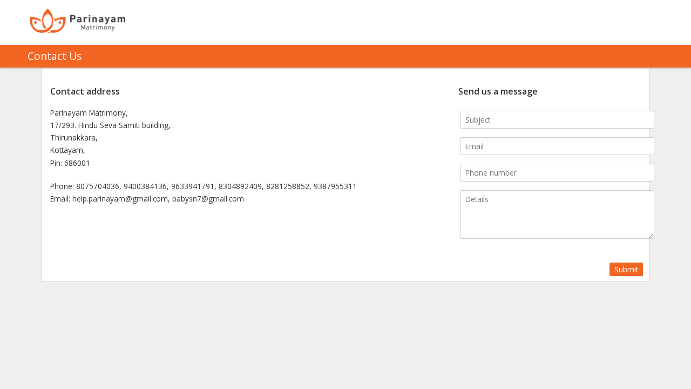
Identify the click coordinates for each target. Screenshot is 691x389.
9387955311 (335, 186)
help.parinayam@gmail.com (120, 198)
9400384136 (145, 186)
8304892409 (240, 186)
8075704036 (97, 186)
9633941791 (192, 186)
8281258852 (287, 186)
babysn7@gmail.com (208, 198)
